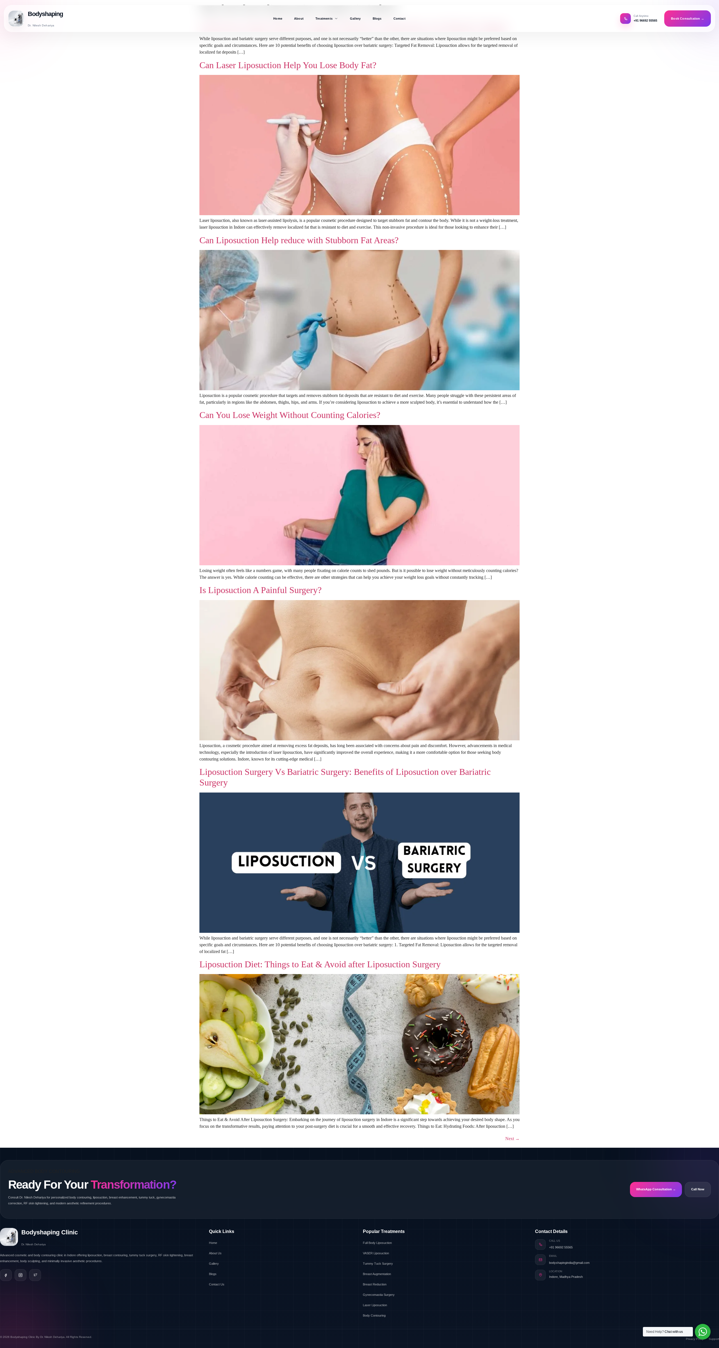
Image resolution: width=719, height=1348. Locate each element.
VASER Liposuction (376, 1253)
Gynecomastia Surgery (379, 1294)
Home (277, 18)
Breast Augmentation (377, 1274)
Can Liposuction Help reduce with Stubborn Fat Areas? (299, 240)
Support (714, 1338)
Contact (399, 18)
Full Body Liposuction (377, 1242)
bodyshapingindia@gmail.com (569, 1262)
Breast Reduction (374, 1284)
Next (512, 1138)
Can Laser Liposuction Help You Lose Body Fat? (287, 65)
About (299, 18)
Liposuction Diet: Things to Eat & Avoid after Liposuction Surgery (320, 964)
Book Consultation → (687, 18)
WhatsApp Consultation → (656, 1189)
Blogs (377, 18)
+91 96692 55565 (561, 1247)
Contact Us (216, 1284)
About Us (215, 1253)
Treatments (324, 18)
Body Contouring (374, 1315)
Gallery (355, 18)
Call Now (697, 1189)
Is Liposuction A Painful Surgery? (260, 590)
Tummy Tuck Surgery (378, 1263)
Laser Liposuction (375, 1305)
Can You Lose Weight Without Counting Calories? (289, 415)
